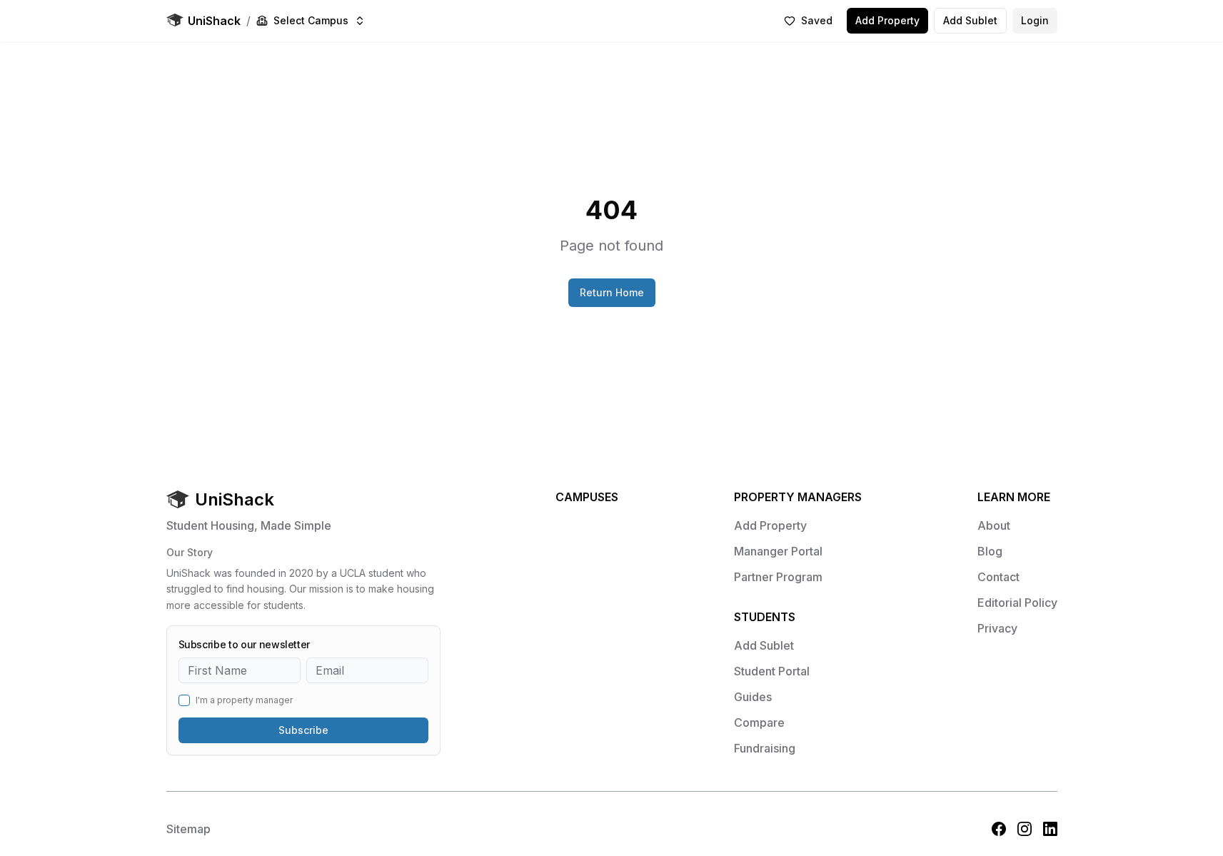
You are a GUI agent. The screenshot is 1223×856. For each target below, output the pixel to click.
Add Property (887, 20)
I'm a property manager (244, 700)
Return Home (612, 292)
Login (1035, 20)
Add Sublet (970, 20)
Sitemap (188, 829)
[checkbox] (184, 700)
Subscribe (303, 730)
